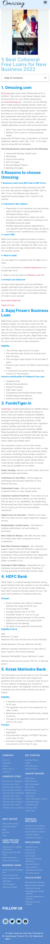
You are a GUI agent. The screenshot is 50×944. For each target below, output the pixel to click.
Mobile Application (33, 267)
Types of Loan (7, 305)
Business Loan (34, 275)
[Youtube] (19, 921)
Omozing (5, 93)
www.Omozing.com (12, 102)
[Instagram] (5, 921)
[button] (45, 2)
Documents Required (11, 300)
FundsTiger (6, 409)
